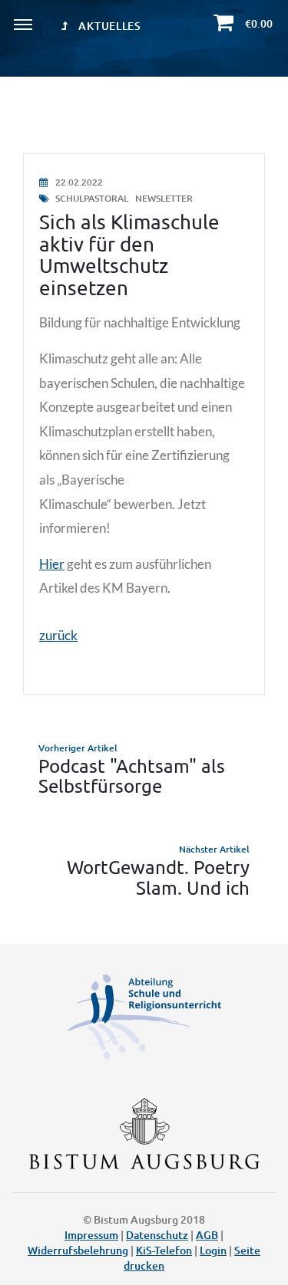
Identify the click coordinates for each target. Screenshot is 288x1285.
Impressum (91, 1234)
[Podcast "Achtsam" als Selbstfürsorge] (144, 768)
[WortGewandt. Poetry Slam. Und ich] (144, 870)
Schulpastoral (92, 198)
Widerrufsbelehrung (78, 1250)
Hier (52, 564)
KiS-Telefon (164, 1250)
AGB (207, 1234)
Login (213, 1250)
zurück (58, 635)
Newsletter (164, 198)
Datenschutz (157, 1234)
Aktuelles (108, 25)
